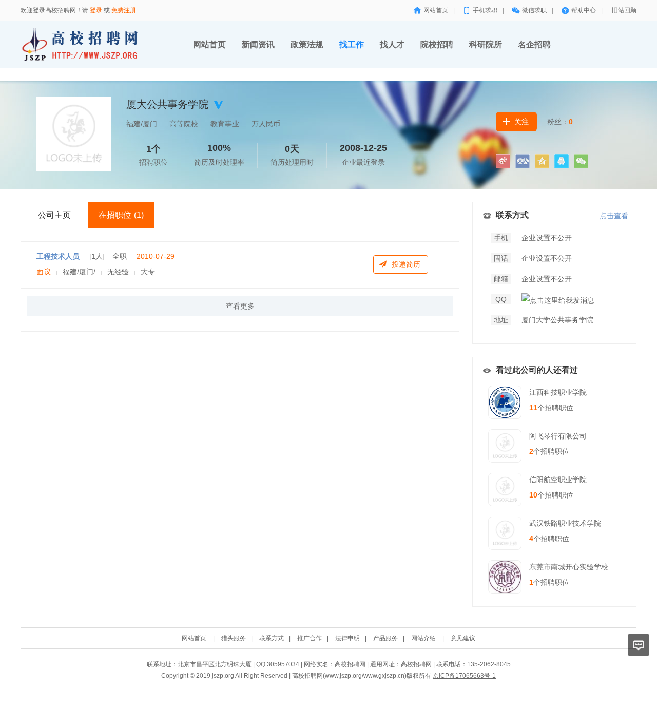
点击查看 (614, 216)
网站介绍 (423, 638)
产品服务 (385, 638)
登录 (96, 10)
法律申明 (347, 638)
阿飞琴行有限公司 (558, 436)
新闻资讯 (258, 44)
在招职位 (121, 215)
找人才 (392, 44)
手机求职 (485, 10)
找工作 (351, 44)
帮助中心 (583, 10)
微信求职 (534, 10)
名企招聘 (534, 44)
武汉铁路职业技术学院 (565, 523)
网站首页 (435, 10)
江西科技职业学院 (558, 392)
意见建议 (463, 638)
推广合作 (309, 638)
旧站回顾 (624, 10)
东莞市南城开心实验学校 (568, 567)
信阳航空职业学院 (558, 479)
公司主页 (54, 215)
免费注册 (123, 10)
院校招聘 (436, 44)
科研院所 (485, 44)
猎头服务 (233, 638)
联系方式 (271, 638)
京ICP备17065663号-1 (464, 675)
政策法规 (307, 44)
